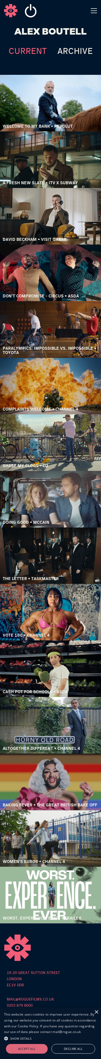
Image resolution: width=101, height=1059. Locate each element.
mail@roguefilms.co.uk (30, 999)
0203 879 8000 (20, 1005)
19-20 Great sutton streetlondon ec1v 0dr (33, 979)
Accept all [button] (27, 1049)
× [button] (96, 1012)
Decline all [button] (73, 1049)
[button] (50, 1038)
